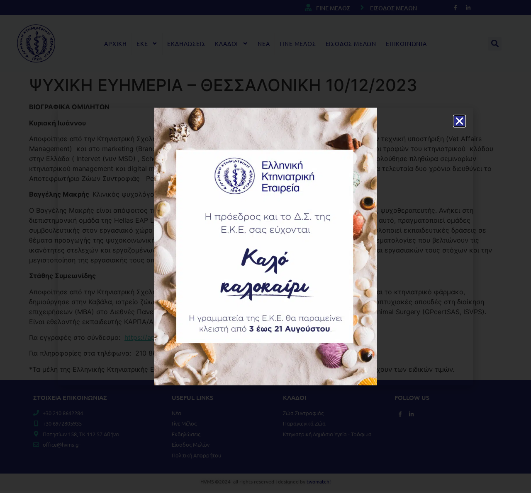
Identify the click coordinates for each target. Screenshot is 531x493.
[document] (265, 246)
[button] (459, 121)
